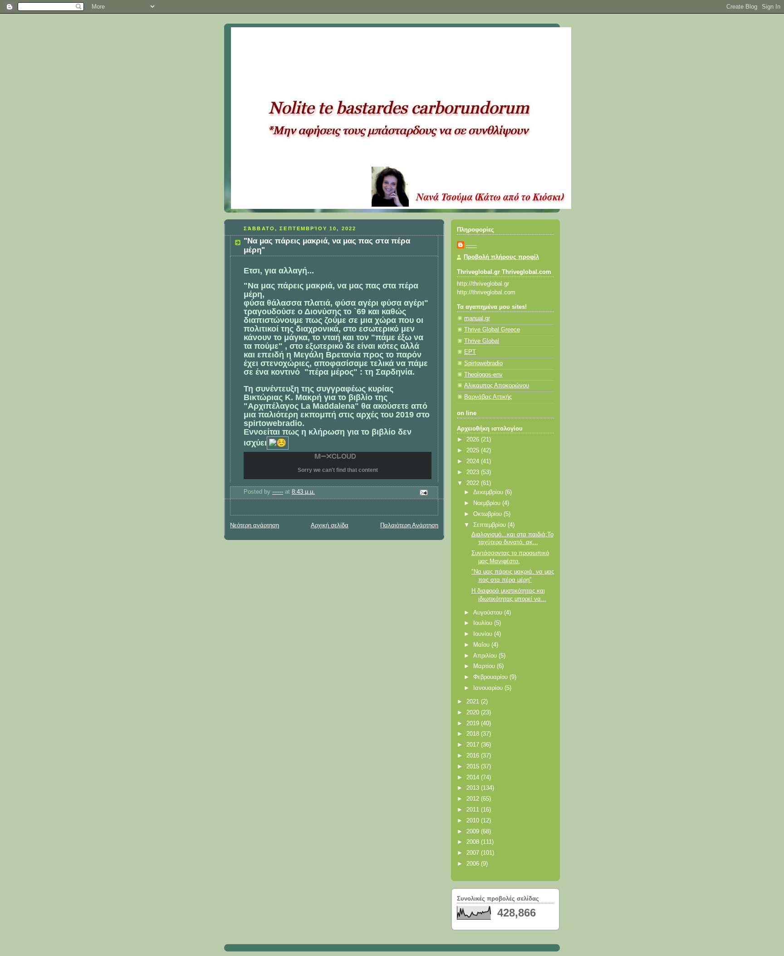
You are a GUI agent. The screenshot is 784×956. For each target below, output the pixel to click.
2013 (473, 788)
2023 (473, 472)
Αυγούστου (488, 612)
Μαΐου (482, 645)
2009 (473, 831)
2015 (473, 766)
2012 (473, 799)
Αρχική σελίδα (329, 525)
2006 (473, 864)
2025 (473, 450)
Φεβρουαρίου (491, 677)
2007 (473, 853)
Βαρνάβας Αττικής (488, 397)
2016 (473, 756)
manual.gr (477, 318)
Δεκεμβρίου (489, 492)
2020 (473, 712)
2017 (473, 745)
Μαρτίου (485, 666)
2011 (473, 810)
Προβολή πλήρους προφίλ (501, 257)
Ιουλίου (483, 623)
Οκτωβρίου (488, 514)
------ (471, 245)
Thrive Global (481, 341)
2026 (473, 439)
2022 (473, 483)
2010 (473, 820)
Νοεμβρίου (487, 503)
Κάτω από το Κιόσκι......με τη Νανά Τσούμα (364, 38)
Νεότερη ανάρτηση (254, 525)
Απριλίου (486, 656)
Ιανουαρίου (489, 688)
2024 (473, 461)
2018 (473, 734)
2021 (473, 701)
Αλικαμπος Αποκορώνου (496, 385)
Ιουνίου (483, 634)
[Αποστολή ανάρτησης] (423, 492)
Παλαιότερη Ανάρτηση (409, 525)
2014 (473, 777)
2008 (473, 842)
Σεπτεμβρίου (490, 525)
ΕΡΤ (470, 352)
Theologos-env (483, 375)
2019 (473, 723)
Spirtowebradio (483, 363)
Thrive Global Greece (492, 330)
